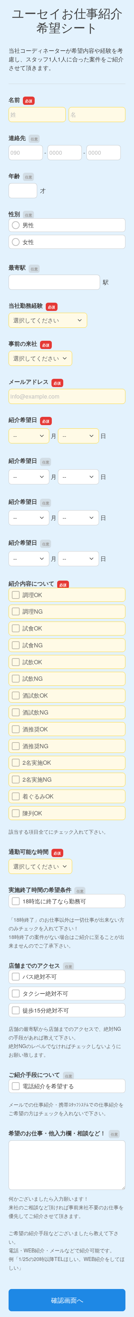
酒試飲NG (35, 712)
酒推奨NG (35, 746)
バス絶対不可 (40, 976)
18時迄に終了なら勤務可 (54, 901)
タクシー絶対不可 (45, 993)
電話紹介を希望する (48, 1086)
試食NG (33, 645)
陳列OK (32, 813)
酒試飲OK (35, 695)
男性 (28, 225)
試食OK (32, 628)
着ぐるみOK (38, 796)
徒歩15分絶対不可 (46, 1010)
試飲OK (32, 662)
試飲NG (33, 678)
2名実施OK (37, 762)
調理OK (32, 595)
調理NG (33, 611)
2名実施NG (37, 779)
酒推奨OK (35, 729)
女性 (28, 242)
